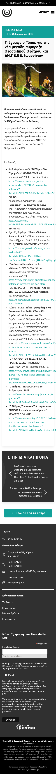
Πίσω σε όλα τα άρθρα (30, 513)
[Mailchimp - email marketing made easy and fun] (26, 729)
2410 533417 (42, 3)
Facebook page (16, 577)
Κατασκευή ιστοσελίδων (19, 767)
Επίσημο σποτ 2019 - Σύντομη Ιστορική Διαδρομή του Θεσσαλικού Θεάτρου (25, 492)
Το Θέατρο (7, 602)
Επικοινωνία (9, 619)
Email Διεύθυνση (11, 647)
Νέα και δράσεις (10, 613)
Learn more (8, 709)
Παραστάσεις (9, 608)
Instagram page (16, 582)
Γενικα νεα (13, 30)
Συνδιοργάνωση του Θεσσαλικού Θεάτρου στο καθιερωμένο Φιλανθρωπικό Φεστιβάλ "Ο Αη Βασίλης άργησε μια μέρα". (31, 473)
